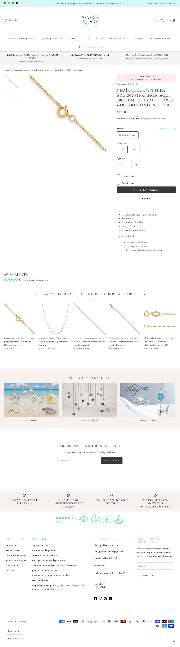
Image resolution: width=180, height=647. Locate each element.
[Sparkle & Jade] (90, 20)
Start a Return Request (16, 560)
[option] (67, 112)
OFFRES (79, 46)
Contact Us (11, 545)
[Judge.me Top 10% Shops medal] (118, 519)
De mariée (138, 38)
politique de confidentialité (44, 570)
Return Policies (12, 550)
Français (170, 3)
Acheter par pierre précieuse (22, 38)
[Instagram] (9, 3)
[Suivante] (107, 112)
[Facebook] (5, 3)
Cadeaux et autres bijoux (160, 38)
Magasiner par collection (51, 38)
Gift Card (10, 570)
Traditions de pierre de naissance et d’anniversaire (54, 565)
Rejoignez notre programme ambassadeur (51, 575)
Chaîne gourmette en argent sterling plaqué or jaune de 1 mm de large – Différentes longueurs (47, 70)
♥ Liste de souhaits (97, 46)
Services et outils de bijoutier (45, 555)
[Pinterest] (13, 3)
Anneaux (72, 38)
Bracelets (99, 38)
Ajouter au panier (146, 189)
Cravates (86, 38)
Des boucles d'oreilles (118, 38)
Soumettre (112, 460)
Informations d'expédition (44, 550)
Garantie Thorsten (40, 580)
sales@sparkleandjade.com (106, 545)
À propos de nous (40, 545)
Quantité (121, 158)
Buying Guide (12, 565)
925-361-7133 (100, 565)
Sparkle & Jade (17, 638)
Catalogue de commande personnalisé (49, 560)
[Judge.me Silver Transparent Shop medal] (95, 519)
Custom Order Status (15, 555)
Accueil (7, 70)
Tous (90, 298)
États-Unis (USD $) (155, 3)
